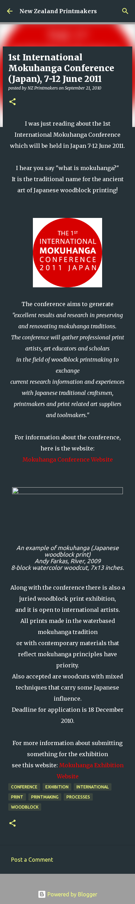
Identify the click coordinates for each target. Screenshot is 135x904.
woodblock (24, 807)
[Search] (125, 11)
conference (24, 787)
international (92, 787)
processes (78, 797)
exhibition (57, 787)
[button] (12, 102)
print (17, 797)
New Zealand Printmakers (58, 11)
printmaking (44, 797)
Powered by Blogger (71, 894)
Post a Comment (32, 859)
